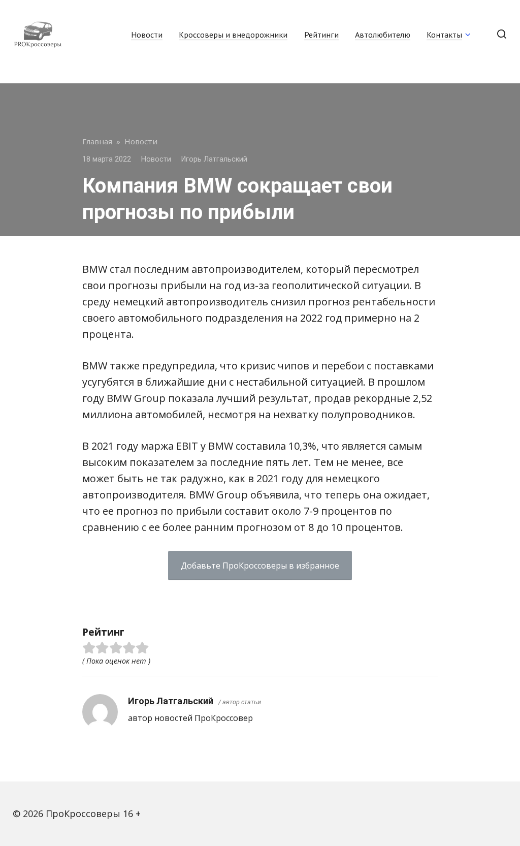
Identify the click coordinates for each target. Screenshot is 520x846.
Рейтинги (321, 34)
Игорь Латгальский (170, 701)
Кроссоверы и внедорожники (233, 34)
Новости (146, 34)
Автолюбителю (382, 34)
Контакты (444, 34)
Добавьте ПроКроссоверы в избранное (260, 565)
